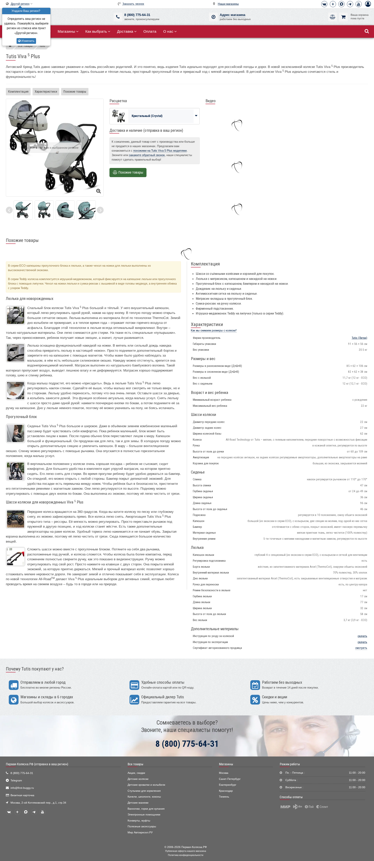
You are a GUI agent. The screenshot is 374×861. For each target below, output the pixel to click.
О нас (168, 31)
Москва (223, 772)
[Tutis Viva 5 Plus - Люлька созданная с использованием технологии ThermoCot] (23, 210)
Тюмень (224, 796)
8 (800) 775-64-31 (137, 15)
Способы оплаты (291, 797)
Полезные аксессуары (142, 826)
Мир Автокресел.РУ (140, 832)
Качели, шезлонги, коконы (144, 796)
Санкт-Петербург (230, 779)
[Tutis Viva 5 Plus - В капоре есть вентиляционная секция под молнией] (44, 210)
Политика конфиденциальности (185, 855)
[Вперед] (100, 210)
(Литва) (359, 338)
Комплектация (18, 91)
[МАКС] (341, 4)
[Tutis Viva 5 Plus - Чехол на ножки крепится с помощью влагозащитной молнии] (65, 210)
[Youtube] (358, 4)
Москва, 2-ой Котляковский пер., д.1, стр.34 (38, 802)
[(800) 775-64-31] (118, 17)
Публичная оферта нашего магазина (185, 851)
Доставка (125, 31)
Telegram (16, 780)
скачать (362, 636)
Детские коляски (138, 779)
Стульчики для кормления (144, 790)
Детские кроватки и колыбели (146, 784)
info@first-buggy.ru (22, 787)
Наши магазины (228, 3)
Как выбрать (96, 31)
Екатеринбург (227, 784)
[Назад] (9, 210)
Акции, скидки (136, 772)
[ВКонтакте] (324, 4)
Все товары (135, 764)
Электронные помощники (144, 814)
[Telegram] (350, 4)
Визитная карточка (22, 795)
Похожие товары (74, 91)
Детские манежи (138, 802)
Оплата (149, 31)
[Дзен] (333, 4)
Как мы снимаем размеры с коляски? (214, 330)
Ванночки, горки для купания (146, 808)
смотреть (361, 648)
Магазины (66, 31)
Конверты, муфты (139, 820)
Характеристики (46, 91)
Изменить (27, 40)
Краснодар (226, 790)
